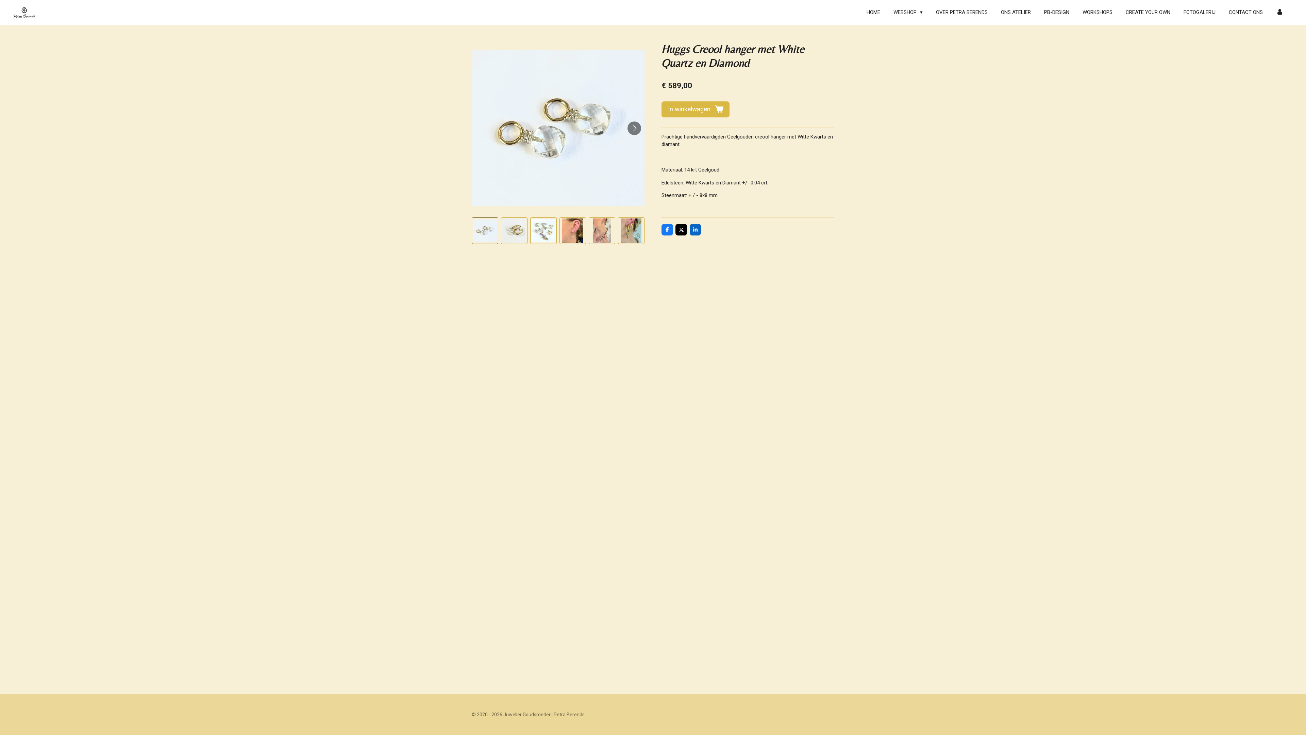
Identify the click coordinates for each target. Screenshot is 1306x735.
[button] (485, 230)
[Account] (1279, 12)
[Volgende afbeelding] (634, 128)
